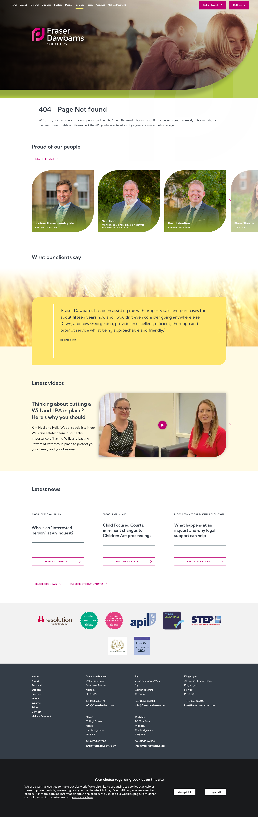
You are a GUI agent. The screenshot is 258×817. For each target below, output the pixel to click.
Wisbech (140, 716)
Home (14, 4)
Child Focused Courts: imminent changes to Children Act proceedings (127, 530)
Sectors (58, 4)
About (23, 4)
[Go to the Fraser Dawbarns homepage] (129, 36)
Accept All (184, 792)
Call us (237, 5)
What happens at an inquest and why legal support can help (194, 530)
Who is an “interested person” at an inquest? (52, 530)
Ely (137, 676)
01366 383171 (97, 700)
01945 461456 (147, 741)
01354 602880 (98, 741)
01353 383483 (147, 700)
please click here (82, 797)
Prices (90, 4)
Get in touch (211, 5)
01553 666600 (196, 700)
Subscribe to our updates (87, 584)
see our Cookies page (126, 793)
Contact (100, 4)
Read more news (46, 584)
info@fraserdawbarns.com (101, 705)
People (69, 4)
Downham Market (96, 676)
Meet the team (44, 158)
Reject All (216, 792)
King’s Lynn (190, 676)
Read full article (55, 561)
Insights (80, 4)
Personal (34, 4)
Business (46, 4)
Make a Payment (117, 4)
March (89, 716)
